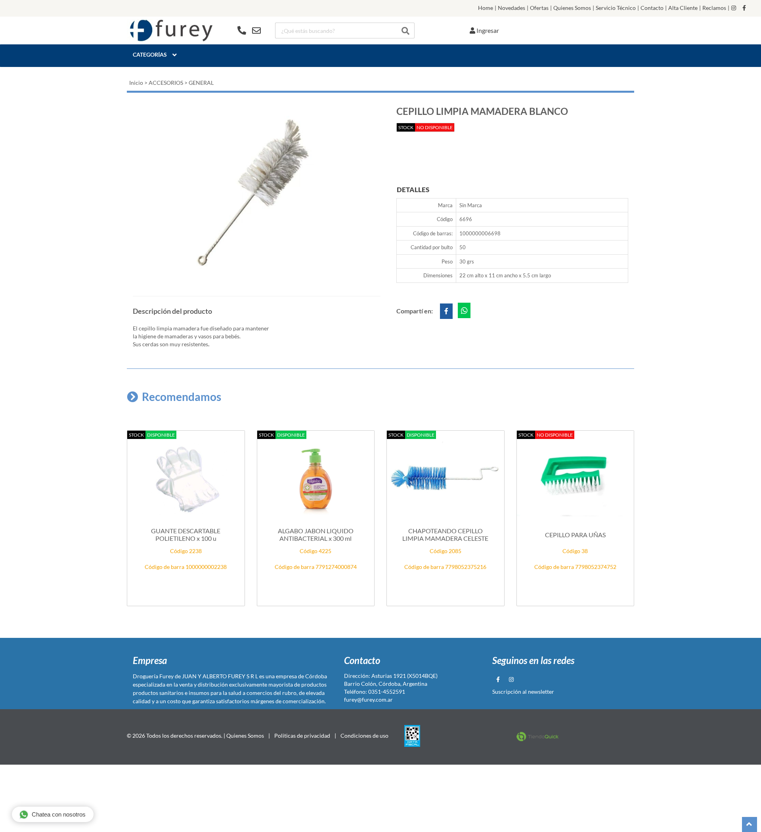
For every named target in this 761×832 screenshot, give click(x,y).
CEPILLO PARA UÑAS (575, 534)
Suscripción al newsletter (523, 691)
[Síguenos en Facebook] (744, 8)
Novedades (511, 8)
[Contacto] (249, 30)
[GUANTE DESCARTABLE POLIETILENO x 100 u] (186, 477)
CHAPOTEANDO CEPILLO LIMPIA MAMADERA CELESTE (445, 534)
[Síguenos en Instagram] (733, 8)
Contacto (652, 8)
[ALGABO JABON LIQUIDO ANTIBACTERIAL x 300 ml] (316, 477)
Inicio (136, 82)
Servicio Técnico (616, 8)
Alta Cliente (683, 8)
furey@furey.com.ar (368, 699)
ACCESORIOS (166, 82)
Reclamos (714, 8)
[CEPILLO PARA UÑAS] (575, 477)
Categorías (150, 54)
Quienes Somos (572, 8)
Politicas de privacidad (302, 735)
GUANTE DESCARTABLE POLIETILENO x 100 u (185, 534)
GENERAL (201, 82)
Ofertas (539, 8)
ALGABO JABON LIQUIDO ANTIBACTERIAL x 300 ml (316, 534)
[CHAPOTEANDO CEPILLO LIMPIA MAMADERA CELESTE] (445, 477)
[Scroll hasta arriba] (749, 824)
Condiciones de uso (364, 735)
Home (485, 8)
